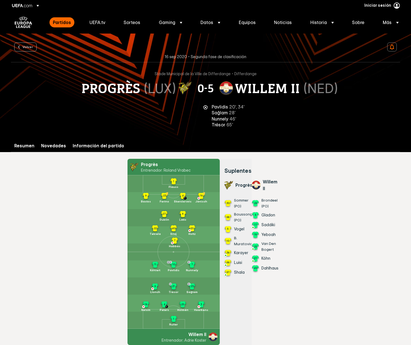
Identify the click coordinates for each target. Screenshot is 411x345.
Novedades (53, 145)
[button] (170, 22)
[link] (62, 22)
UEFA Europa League (23, 22)
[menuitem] (64, 22)
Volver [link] (27, 47)
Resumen (24, 145)
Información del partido (98, 145)
